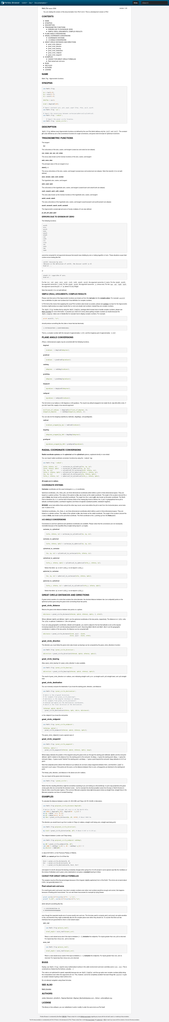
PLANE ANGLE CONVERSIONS (55, 34)
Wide (136, 3)
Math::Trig (45, 8)
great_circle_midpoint (54, 53)
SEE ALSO (48, 65)
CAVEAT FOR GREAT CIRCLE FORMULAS (62, 59)
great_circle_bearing (54, 48)
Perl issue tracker (90, 1020)
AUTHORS (48, 67)
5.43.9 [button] (24, 3)
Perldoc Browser (12, 2)
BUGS (47, 63)
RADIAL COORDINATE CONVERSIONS (57, 36)
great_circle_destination (55, 50)
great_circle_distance (54, 44)
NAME (47, 21)
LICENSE (48, 70)
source (50, 8)
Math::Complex (46, 311)
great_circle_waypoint (55, 55)
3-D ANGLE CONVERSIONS (57, 40)
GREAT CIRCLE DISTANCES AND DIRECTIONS (60, 42)
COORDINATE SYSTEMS (56, 38)
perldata (105, 304)
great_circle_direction (54, 46)
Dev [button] (30, 3)
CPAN (54, 8)
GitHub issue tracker (86, 1016)
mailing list (99, 1020)
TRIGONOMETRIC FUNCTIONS (55, 27)
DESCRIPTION (50, 25)
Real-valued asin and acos (56, 61)
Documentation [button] (40, 3)
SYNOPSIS (48, 23)
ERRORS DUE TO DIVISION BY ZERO (60, 29)
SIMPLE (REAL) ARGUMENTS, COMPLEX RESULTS (65, 31)
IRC (105, 1020)
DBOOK (64, 1016)
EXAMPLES (49, 57)
